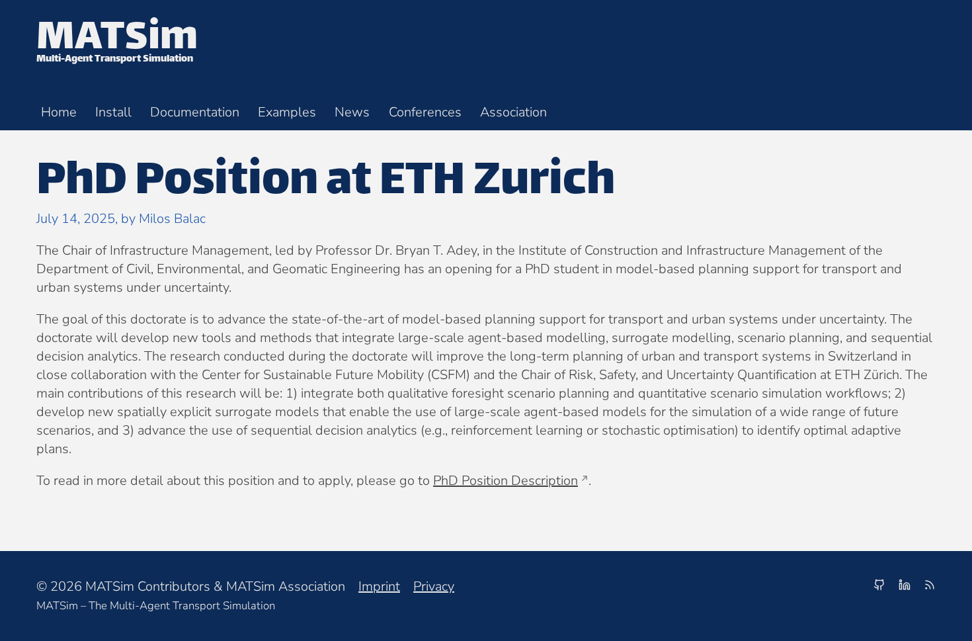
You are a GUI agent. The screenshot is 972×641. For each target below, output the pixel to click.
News (352, 112)
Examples (287, 112)
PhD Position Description (505, 481)
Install (113, 112)
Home (59, 112)
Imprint (379, 586)
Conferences (425, 112)
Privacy (433, 586)
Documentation (194, 112)
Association (513, 112)
